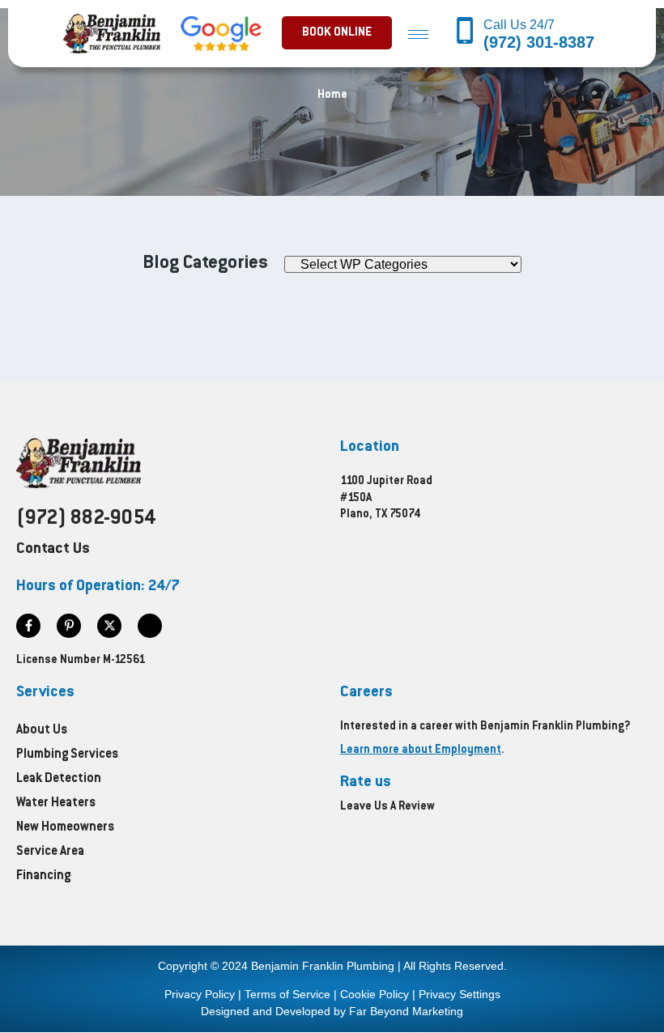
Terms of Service (287, 994)
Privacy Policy (199, 994)
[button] (337, 32)
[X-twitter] (109, 626)
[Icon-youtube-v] (150, 626)
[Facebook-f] (28, 626)
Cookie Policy (374, 994)
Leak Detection (58, 779)
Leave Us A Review (387, 807)
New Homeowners (65, 828)
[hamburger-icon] (418, 33)
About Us (41, 731)
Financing (43, 876)
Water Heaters (56, 803)
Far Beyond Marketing (406, 1011)
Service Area (50, 852)
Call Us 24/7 (520, 25)
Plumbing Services (67, 755)
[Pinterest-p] (69, 626)
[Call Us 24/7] (465, 32)
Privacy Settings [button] (459, 994)
